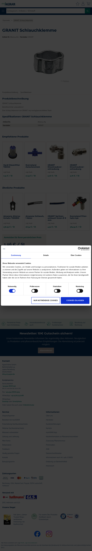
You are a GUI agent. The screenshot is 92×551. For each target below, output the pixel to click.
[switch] (35, 291)
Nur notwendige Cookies (46, 300)
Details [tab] (46, 255)
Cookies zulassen (75, 300)
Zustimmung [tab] (16, 255)
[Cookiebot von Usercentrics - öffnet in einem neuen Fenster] (79, 248)
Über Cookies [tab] (76, 255)
